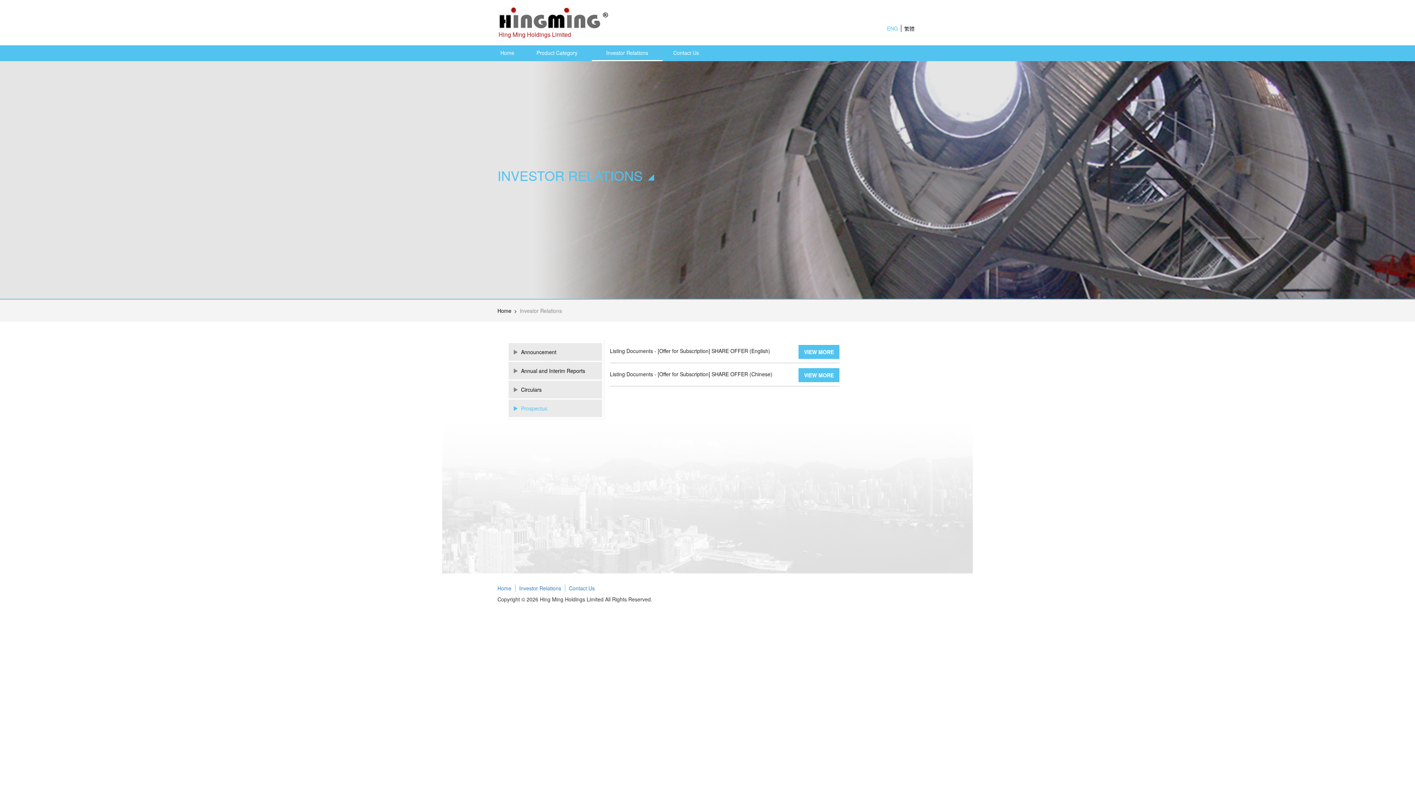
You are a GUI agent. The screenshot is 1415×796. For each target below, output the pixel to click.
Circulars (531, 389)
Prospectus (534, 408)
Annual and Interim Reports (553, 370)
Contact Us (686, 52)
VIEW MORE (819, 352)
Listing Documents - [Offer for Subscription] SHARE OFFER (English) (690, 351)
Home (507, 52)
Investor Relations (627, 52)
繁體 (909, 28)
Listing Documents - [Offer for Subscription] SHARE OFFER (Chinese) (691, 374)
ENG (892, 28)
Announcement (538, 352)
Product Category (557, 52)
